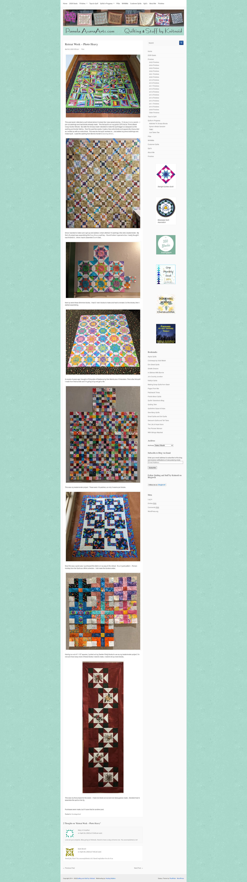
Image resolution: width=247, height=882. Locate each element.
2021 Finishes (154, 74)
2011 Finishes (154, 103)
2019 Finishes (154, 80)
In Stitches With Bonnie (156, 372)
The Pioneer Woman (155, 428)
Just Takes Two (154, 132)
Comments (153, 507)
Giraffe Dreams (153, 368)
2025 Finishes (154, 62)
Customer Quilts (135, 3)
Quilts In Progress (106, 3)
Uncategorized (76, 814)
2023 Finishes (154, 68)
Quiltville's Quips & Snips (156, 408)
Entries (152, 503)
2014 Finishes (154, 95)
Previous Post (69, 868)
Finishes (82, 3)
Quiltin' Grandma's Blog (156, 400)
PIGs (118, 3)
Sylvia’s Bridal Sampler (157, 126)
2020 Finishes (154, 77)
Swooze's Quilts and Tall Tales (158, 420)
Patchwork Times (154, 392)
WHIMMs (125, 3)
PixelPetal (173, 878)
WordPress (180, 878)
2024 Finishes (154, 65)
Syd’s (145, 3)
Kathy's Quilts (152, 380)
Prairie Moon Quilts (154, 396)
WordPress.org (153, 511)
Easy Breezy (94, 235)
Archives (151, 445)
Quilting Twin (152, 404)
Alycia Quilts (152, 356)
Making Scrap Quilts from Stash (159, 384)
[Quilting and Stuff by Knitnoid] (123, 35)
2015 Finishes (154, 92)
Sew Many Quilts (154, 412)
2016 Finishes (154, 89)
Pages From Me (153, 388)
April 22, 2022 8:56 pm (72, 49)
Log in (150, 499)
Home (65, 3)
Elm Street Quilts (153, 364)
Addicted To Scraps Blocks (158, 123)
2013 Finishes (154, 98)
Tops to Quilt (93, 3)
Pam (82, 49)
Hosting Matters (111, 878)
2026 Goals (73, 3)
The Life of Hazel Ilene (156, 424)
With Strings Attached (155, 432)
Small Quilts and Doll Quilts (157, 416)
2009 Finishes (154, 109)
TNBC (151, 129)
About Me (152, 3)
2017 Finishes (154, 86)
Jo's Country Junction (155, 376)
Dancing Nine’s (107, 133)
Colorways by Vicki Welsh (157, 360)
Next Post (138, 868)
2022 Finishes (154, 71)
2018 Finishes (154, 83)
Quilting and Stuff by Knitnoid (86, 878)
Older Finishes (154, 112)
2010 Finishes (154, 106)
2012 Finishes (154, 101)
